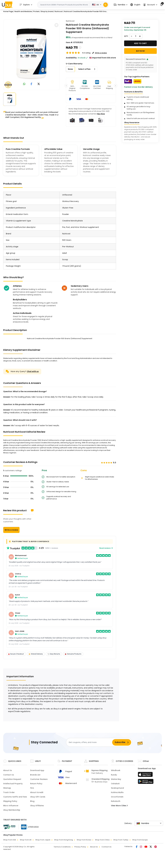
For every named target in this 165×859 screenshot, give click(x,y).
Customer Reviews (39, 779)
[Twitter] (151, 847)
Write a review (11, 530)
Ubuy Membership (11, 810)
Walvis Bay (116, 779)
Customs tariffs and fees (15, 796)
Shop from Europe (140, 840)
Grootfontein (117, 796)
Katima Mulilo (117, 792)
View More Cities (119, 805)
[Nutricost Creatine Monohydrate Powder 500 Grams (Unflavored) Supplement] (31, 54)
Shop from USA (9, 840)
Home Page (8, 11)
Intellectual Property (13, 783)
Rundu (114, 774)
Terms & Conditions (62, 847)
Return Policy (36, 783)
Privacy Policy (80, 847)
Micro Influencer (10, 805)
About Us (7, 770)
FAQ (32, 788)
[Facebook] (137, 847)
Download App (37, 770)
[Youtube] (146, 847)
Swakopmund (117, 788)
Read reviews (105, 548)
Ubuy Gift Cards (37, 796)
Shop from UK (25, 840)
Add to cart (140, 43)
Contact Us (8, 774)
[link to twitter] (39, 84)
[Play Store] (145, 782)
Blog (32, 801)
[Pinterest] (155, 847)
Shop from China (102, 840)
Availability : (71, 57)
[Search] (105, 4)
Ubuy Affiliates (37, 805)
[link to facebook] (31, 84)
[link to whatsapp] (24, 84)
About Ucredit (36, 792)
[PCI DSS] (9, 827)
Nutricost (70, 21)
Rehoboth (115, 801)
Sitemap (7, 788)
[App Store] (145, 775)
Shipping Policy (10, 801)
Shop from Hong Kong (63, 840)
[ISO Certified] (28, 826)
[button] (120, 4)
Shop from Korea (84, 840)
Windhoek (115, 770)
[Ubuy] (7, 4)
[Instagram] (141, 847)
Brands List (35, 774)
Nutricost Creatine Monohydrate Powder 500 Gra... (85, 11)
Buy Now (101, 114)
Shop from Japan (42, 840)
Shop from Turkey (120, 840)
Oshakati (115, 783)
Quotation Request (12, 779)
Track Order (9, 792)
